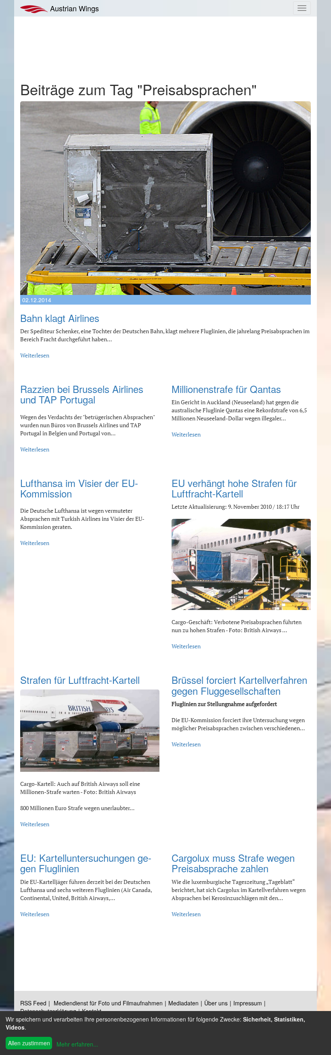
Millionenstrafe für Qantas (226, 389)
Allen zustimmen (29, 1043)
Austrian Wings (73, 8)
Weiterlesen (34, 355)
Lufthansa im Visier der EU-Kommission (79, 488)
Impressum (247, 1003)
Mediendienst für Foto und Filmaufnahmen (108, 1003)
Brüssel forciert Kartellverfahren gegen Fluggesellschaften (239, 685)
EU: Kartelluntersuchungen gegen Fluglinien (85, 862)
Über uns (216, 1003)
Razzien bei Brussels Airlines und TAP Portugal (81, 394)
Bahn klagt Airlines (59, 318)
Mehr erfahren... (77, 1044)
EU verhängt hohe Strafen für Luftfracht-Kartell (234, 488)
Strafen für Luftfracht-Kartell (80, 680)
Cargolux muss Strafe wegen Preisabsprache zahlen (233, 862)
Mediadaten (183, 1003)
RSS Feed (33, 1003)
